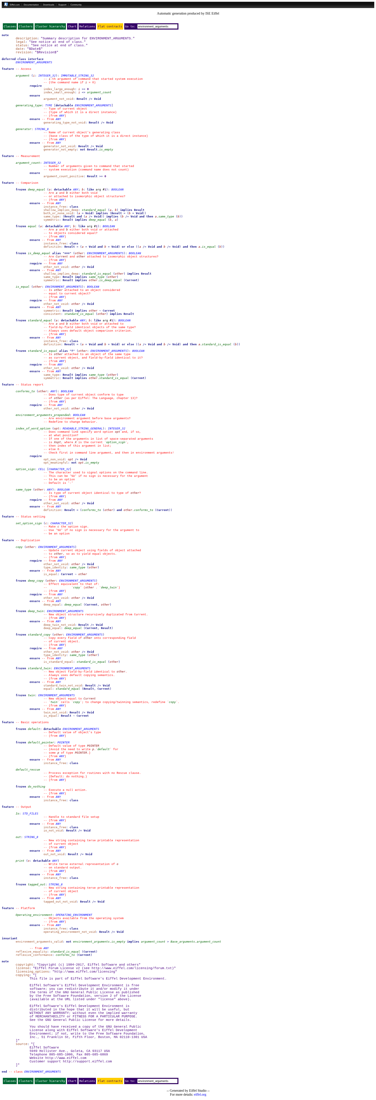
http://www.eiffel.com (65, 1058)
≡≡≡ (67, 253)
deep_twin (109, 587)
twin (31, 695)
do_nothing (36, 786)
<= (83, 92)
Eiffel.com (15, 4)
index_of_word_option (33, 428)
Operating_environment (34, 914)
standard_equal (94, 210)
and (79, 216)
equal (32, 226)
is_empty (106, 149)
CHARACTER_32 (59, 469)
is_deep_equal (39, 253)
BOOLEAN (117, 189)
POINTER (63, 742)
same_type (166, 216)
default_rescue (28, 769)
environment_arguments (91, 941)
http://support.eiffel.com (87, 1061)
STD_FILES (30, 813)
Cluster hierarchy (50, 26)
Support (62, 4)
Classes (10, 26)
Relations (87, 26)
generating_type (29, 105)
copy (19, 547)
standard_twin (39, 668)
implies (126, 210)
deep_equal (36, 189)
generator (23, 129)
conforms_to (25, 391)
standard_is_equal (96, 273)
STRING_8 (42, 129)
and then (146, 216)
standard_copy (39, 634)
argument (23, 75)
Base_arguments (183, 941)
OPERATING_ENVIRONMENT (74, 914)
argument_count (99, 92)
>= (83, 89)
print (20, 860)
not (82, 149)
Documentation (31, 4)
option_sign (115, 442)
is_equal (209, 246)
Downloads (48, 4)
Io (17, 813)
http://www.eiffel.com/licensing (84, 971)
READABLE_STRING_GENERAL (83, 428)
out (18, 837)
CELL (41, 469)
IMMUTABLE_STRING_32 (77, 75)
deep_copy (36, 580)
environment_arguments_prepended (43, 415)
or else (128, 246)
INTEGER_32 (47, 75)
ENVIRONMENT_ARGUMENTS (34, 62)
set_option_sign (29, 523)
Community (76, 4)
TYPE (48, 105)
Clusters (26, 26)
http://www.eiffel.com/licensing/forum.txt (132, 968)
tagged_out (36, 884)
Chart (72, 26)
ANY (61, 115)
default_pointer (41, 742)
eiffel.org (200, 1094)
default (34, 729)
